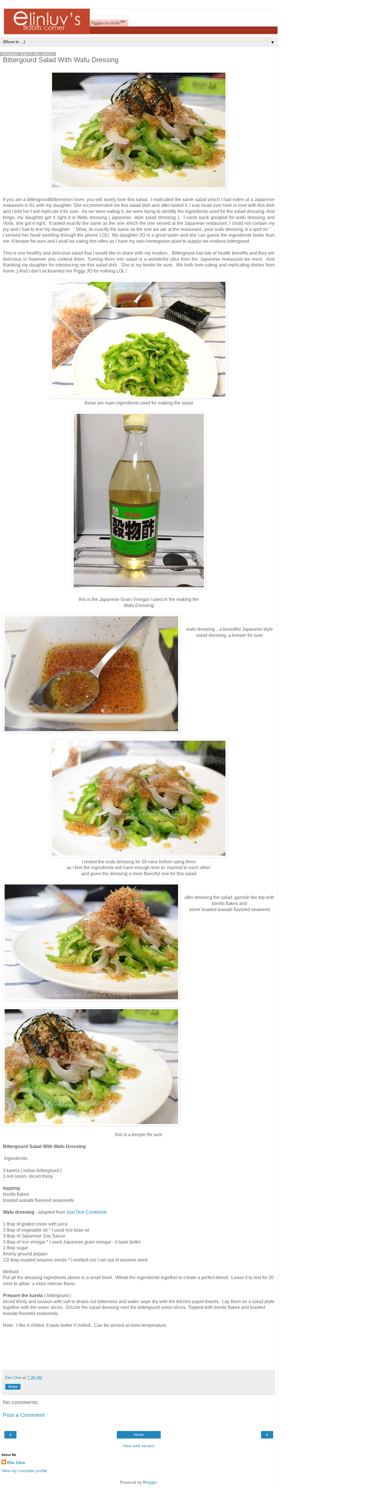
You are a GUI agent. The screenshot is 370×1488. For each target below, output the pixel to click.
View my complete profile (24, 1470)
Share (13, 1387)
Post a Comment (24, 1415)
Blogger (150, 1482)
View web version (139, 1445)
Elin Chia (16, 1462)
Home (139, 1435)
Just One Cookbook (86, 1212)
